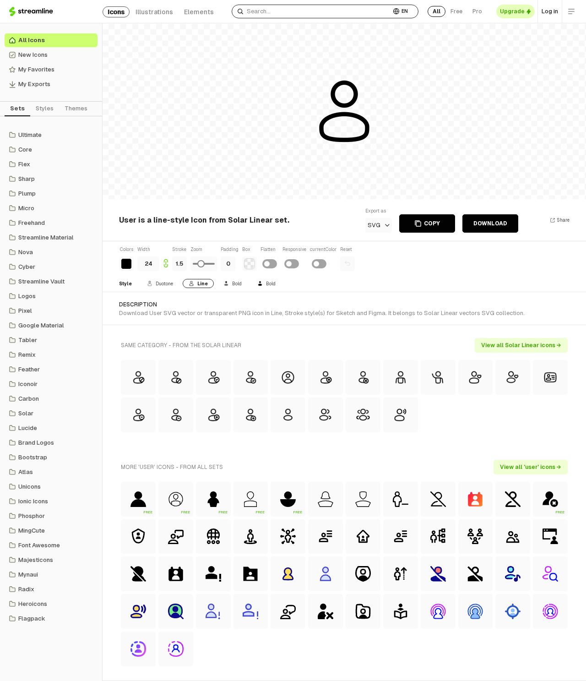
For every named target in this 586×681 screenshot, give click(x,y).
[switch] (269, 263)
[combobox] (311, 11)
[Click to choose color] (126, 263)
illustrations (154, 12)
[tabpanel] (51, 377)
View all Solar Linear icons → (521, 345)
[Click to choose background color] (249, 263)
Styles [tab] (45, 108)
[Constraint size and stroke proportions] (165, 258)
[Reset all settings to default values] (347, 263)
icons (116, 12)
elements (199, 12)
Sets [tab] (17, 108)
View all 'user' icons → (530, 467)
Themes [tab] (76, 108)
